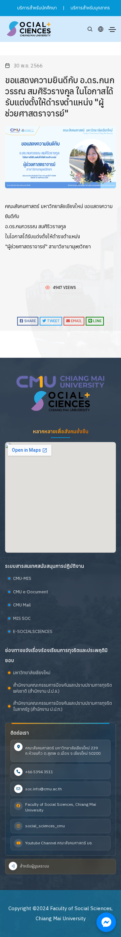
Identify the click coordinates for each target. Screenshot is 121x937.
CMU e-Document (30, 592)
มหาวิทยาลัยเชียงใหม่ (31, 673)
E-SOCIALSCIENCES (32, 631)
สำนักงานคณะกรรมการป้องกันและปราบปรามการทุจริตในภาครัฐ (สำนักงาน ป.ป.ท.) (62, 706)
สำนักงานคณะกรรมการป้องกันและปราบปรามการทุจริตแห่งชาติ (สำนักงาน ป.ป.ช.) (62, 688)
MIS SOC (22, 618)
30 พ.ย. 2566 (28, 65)
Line (97, 320)
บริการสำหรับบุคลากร (90, 8)
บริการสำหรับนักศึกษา (37, 8)
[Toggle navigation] (112, 29)
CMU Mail (22, 605)
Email (76, 320)
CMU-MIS (22, 578)
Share (29, 320)
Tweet (53, 320)
